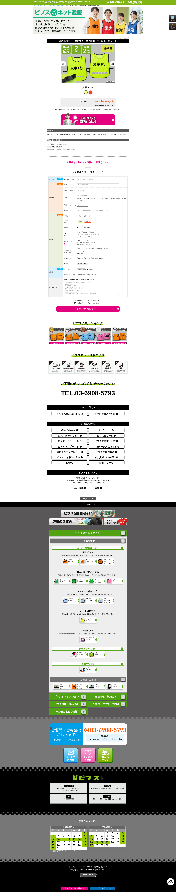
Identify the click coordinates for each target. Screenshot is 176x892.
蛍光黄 (80, 221)
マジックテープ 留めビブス (98, 581)
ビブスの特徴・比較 (105, 441)
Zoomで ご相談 (97, 685)
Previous (57, 66)
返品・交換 (105, 463)
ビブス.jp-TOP (38, 5)
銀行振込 (80, 258)
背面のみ (92, 232)
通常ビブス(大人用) (71, 560)
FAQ (68, 463)
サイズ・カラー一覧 (69, 441)
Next (118, 66)
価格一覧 (58, 146)
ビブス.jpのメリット (69, 435)
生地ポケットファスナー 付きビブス (90, 600)
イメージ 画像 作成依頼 (79, 686)
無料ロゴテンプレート (69, 452)
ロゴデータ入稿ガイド (105, 446)
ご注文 (79, 216)
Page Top (87, 498)
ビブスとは (105, 430)
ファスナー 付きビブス (71, 599)
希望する (88, 241)
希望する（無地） (90, 248)
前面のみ (85, 232)
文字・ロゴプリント (69, 446)
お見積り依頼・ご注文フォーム (96, 109)
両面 (79, 232)
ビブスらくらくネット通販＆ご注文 (54, 5)
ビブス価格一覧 (105, 435)
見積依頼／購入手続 (73, 888)
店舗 (97, 488)
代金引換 (87, 258)
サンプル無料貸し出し (69, 414)
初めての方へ (68, 430)
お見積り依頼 (87, 216)
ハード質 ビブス (88, 619)
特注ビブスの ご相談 (90, 638)
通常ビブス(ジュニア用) (89, 560)
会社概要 (79, 488)
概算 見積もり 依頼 (62, 686)
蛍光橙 (88, 221)
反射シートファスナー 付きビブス (107, 600)
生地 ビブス (114, 580)
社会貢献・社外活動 (105, 457)
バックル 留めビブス (80, 580)
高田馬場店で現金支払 (97, 258)
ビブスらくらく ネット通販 (81, 653)
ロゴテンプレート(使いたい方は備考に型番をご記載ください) (79, 274)
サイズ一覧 (50, 146)
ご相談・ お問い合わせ (116, 685)
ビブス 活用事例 (88, 669)
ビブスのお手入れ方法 (69, 457)
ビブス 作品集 (97, 653)
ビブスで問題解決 (105, 452)
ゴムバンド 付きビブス (63, 580)
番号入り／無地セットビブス (107, 561)
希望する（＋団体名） (103, 248)
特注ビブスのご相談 (105, 414)
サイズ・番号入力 (101, 888)
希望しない (81, 241)
